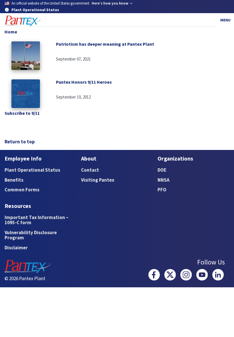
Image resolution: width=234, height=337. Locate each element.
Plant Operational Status (32, 170)
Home (11, 32)
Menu (225, 20)
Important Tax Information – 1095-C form (36, 220)
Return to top (20, 142)
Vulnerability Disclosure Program (31, 235)
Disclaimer (16, 247)
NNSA (164, 180)
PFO (162, 189)
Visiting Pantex (97, 180)
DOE (162, 170)
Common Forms (22, 189)
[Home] (23, 21)
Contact (90, 170)
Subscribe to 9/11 (22, 113)
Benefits (14, 180)
